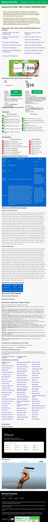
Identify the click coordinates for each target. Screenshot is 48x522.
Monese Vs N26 (35, 388)
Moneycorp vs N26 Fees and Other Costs (34, 42)
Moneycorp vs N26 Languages (9, 47)
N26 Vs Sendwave (36, 403)
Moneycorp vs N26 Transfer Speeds (33, 45)
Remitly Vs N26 (5, 370)
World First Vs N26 (36, 362)
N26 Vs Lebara (35, 414)
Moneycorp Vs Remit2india (22, 396)
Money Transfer (24, 2)
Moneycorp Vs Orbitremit (7, 419)
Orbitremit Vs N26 (35, 366)
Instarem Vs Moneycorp (7, 381)
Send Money (33, 2)
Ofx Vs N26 (4, 396)
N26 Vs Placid (35, 412)
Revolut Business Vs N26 (37, 368)
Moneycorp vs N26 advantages (32, 39)
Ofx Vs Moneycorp (6, 394)
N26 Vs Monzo (35, 399)
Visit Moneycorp (16, 93)
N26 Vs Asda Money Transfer (38, 407)
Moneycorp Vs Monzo (21, 394)
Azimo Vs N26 (35, 391)
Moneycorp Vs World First (7, 414)
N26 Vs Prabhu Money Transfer (38, 405)
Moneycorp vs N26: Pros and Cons (33, 37)
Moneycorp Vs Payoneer (22, 375)
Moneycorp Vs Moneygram (7, 416)
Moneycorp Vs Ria (21, 373)
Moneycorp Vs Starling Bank (23, 380)
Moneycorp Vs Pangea (21, 368)
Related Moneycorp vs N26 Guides (33, 53)
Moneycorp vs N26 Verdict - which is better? (35, 47)
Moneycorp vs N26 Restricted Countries (11, 45)
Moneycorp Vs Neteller (7, 412)
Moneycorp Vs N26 (21, 392)
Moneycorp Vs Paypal (21, 377)
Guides (39, 2)
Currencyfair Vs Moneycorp (8, 372)
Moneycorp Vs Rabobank (22, 417)
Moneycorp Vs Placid (21, 410)
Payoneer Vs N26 (35, 382)
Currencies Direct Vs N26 (7, 401)
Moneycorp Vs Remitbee (22, 371)
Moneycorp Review (10, 347)
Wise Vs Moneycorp (6, 376)
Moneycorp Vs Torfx (21, 414)
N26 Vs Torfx (34, 416)
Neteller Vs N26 (20, 419)
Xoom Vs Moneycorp (6, 403)
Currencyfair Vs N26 (6, 374)
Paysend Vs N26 (35, 371)
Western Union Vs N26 (6, 392)
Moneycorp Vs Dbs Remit (22, 386)
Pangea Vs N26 (35, 375)
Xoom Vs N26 (5, 405)
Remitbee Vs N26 (35, 377)
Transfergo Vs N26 (6, 387)
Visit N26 (37, 92)
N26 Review (23, 347)
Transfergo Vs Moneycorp (7, 385)
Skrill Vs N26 (4, 410)
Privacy (22, 498)
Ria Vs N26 (34, 380)
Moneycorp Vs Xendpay (22, 408)
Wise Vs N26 (4, 379)
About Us (4, 498)
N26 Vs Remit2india (36, 401)
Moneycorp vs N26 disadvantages (10, 42)
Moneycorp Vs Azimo (21, 384)
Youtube (16, 498)
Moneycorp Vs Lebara (21, 412)
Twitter (10, 498)
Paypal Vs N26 (35, 384)
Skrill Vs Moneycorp (6, 407)
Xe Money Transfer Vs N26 (7, 365)
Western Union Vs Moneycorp (8, 390)
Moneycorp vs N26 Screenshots (10, 56)
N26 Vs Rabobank (36, 419)
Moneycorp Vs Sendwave (22, 399)
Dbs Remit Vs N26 (36, 393)
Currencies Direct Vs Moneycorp (9, 399)
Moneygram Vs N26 (36, 364)
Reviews (44, 2)
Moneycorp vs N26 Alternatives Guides (34, 50)
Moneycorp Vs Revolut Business (24, 362)
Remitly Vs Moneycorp (6, 367)
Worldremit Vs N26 (36, 373)
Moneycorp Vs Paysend (22, 364)
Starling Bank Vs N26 (36, 386)
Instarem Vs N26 (5, 383)
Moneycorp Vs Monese (22, 382)
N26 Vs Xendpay (35, 410)
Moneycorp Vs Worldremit (22, 366)
